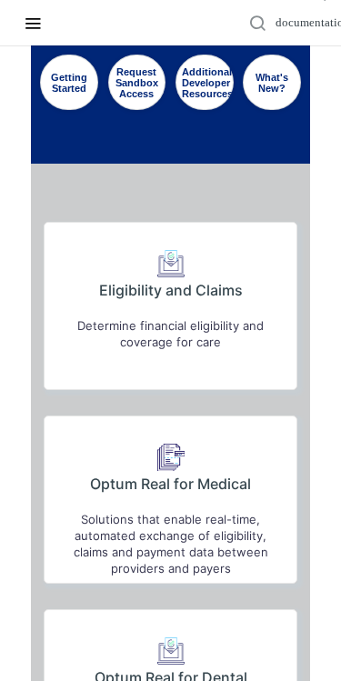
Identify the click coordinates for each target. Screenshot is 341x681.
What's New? (272, 83)
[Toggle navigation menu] (32, 22)
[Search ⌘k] (300, 23)
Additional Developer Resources (207, 82)
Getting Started (69, 83)
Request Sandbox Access (136, 82)
